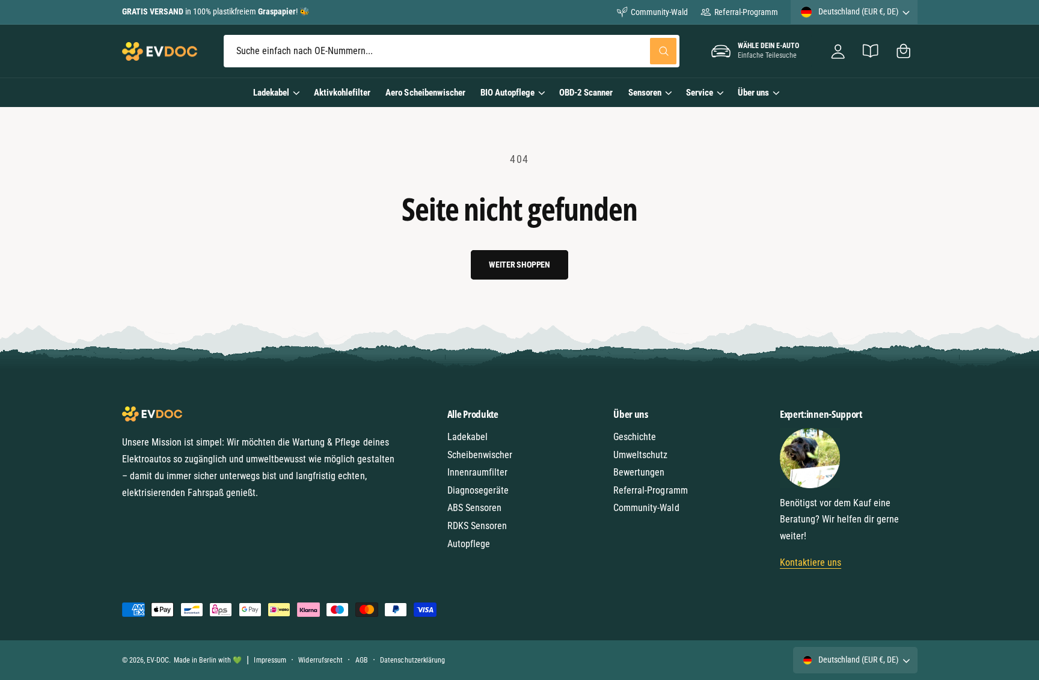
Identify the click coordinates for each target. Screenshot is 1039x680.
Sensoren (644, 92)
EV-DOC (158, 660)
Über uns (753, 92)
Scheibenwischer (479, 455)
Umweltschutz (640, 455)
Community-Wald (659, 12)
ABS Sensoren (474, 507)
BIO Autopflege (507, 92)
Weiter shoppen (519, 264)
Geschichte (634, 437)
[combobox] (451, 51)
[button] (903, 51)
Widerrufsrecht (320, 660)
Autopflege (468, 544)
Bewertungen (638, 472)
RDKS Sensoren (477, 525)
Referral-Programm (745, 12)
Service (699, 92)
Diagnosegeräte (478, 490)
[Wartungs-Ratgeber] (870, 51)
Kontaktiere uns (810, 562)
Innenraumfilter (477, 472)
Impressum (270, 660)
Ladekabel (271, 92)
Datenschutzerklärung (412, 660)
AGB (361, 660)
